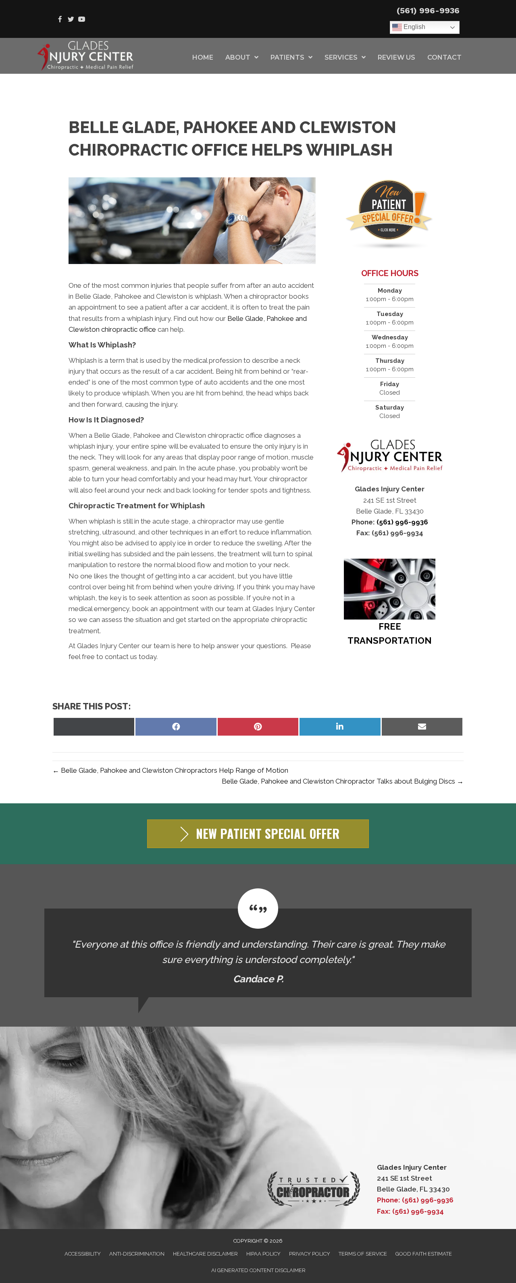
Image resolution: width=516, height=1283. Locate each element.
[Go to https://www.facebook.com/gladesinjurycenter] (59, 20)
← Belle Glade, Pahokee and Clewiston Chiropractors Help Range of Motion (170, 770)
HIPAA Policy (263, 1254)
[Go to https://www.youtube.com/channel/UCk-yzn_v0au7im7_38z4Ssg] (81, 20)
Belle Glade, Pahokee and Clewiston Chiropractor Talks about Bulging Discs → (343, 781)
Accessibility (82, 1254)
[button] (258, 833)
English (413, 26)
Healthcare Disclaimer (205, 1254)
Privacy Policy (309, 1254)
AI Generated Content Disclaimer (258, 1270)
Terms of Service (363, 1254)
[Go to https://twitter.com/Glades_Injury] (70, 20)
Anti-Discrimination (136, 1254)
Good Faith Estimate (423, 1254)
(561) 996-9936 (428, 10)
